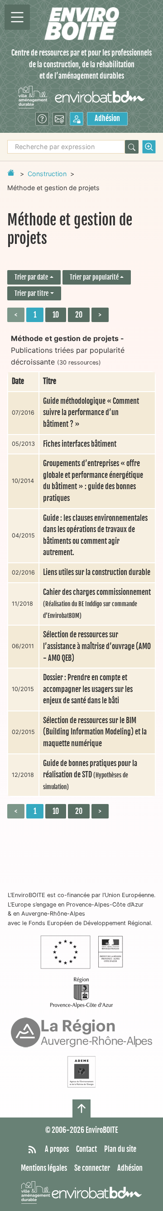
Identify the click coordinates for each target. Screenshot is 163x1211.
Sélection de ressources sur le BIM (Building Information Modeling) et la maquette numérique (95, 732)
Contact (86, 1149)
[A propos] (42, 119)
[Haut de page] (81, 1108)
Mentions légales (44, 1168)
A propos (57, 1149)
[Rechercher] (132, 147)
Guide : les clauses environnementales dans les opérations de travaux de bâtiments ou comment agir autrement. (95, 535)
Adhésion (107, 118)
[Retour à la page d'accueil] (10, 172)
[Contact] (59, 119)
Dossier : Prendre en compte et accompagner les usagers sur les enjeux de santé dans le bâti (88, 689)
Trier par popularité (94, 277)
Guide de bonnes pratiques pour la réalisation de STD (90, 774)
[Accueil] (81, 23)
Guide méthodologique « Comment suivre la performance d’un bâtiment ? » (91, 413)
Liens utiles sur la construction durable (96, 572)
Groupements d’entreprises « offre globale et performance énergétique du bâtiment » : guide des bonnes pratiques (93, 481)
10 (56, 314)
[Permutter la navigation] (17, 17)
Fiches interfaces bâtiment (79, 444)
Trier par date (31, 277)
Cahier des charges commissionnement (97, 603)
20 (78, 314)
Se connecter (92, 1168)
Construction (47, 174)
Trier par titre (31, 293)
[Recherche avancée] (149, 147)
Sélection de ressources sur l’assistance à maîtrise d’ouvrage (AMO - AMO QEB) (97, 646)
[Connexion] (76, 119)
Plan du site (120, 1149)
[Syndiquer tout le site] (32, 1149)
